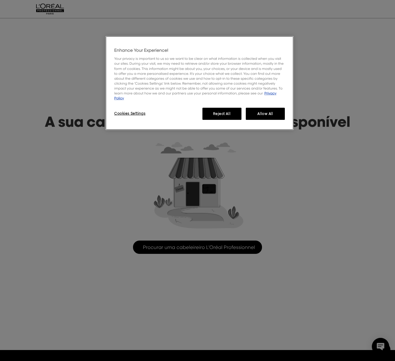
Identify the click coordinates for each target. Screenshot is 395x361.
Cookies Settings (129, 113)
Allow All (265, 113)
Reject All (221, 113)
